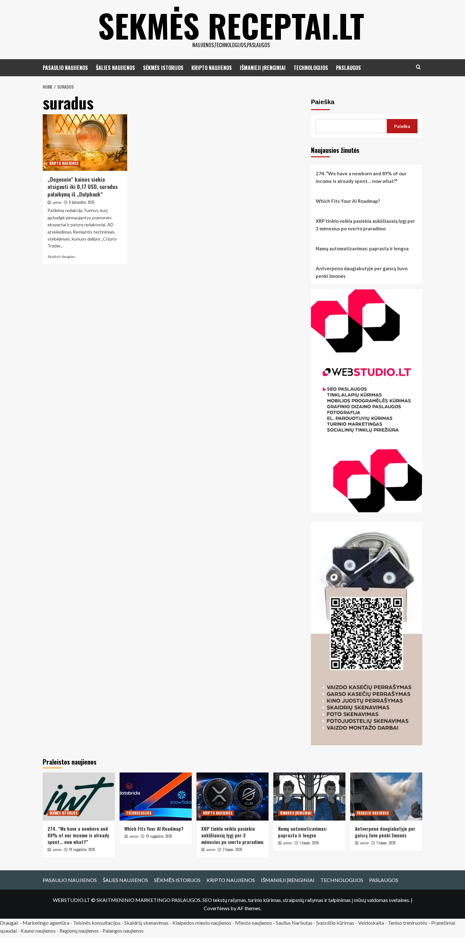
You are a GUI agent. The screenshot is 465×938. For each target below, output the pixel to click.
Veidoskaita (371, 923)
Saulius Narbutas (294, 923)
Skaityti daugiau (61, 256)
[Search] (418, 66)
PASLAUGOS (348, 68)
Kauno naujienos (38, 931)
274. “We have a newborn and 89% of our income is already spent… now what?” (361, 177)
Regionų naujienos (79, 931)
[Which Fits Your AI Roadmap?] (156, 796)
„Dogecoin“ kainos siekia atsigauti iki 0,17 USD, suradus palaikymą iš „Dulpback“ (82, 186)
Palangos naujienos (123, 931)
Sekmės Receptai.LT (231, 25)
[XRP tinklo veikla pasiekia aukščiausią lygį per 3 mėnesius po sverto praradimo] (232, 796)
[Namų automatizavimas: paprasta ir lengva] (309, 796)
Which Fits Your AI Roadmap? (348, 201)
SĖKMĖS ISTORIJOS (163, 68)
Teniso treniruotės (407, 923)
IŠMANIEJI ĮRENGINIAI (263, 68)
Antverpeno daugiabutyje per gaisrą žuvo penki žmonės (361, 272)
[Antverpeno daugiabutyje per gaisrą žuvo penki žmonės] (386, 796)
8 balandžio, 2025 (81, 202)
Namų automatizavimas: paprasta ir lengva (362, 248)
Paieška (322, 101)
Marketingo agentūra (45, 923)
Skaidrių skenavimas (146, 923)
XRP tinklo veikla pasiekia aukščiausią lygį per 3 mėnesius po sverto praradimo (365, 224)
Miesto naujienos (253, 923)
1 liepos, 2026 (309, 842)
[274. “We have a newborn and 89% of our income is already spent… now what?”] (79, 796)
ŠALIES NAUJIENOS (115, 68)
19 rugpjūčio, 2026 (82, 849)
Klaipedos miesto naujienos (201, 923)
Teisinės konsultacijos (97, 923)
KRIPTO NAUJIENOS (211, 68)
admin (57, 202)
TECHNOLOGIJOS (311, 68)
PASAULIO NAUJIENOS (65, 68)
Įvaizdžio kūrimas (335, 923)
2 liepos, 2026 (232, 849)
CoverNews (217, 908)
